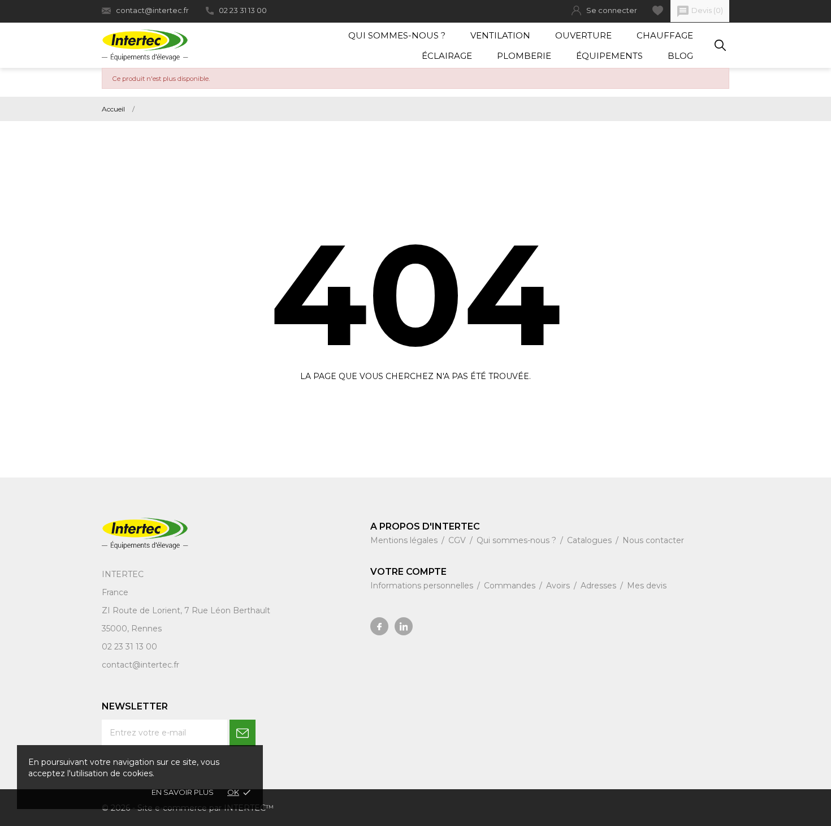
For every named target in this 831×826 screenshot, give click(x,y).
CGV (458, 540)
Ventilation (500, 35)
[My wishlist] (657, 10)
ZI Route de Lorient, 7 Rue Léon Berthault (186, 610)
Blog (680, 55)
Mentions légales (405, 540)
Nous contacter (653, 540)
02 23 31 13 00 (243, 10)
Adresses (599, 585)
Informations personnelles (422, 585)
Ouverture (583, 35)
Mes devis (646, 585)
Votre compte (408, 571)
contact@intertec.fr (152, 10)
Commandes (511, 585)
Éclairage (447, 55)
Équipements (609, 55)
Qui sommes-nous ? (396, 35)
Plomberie (524, 55)
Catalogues (590, 540)
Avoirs (559, 585)
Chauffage (665, 35)
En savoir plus (183, 792)
